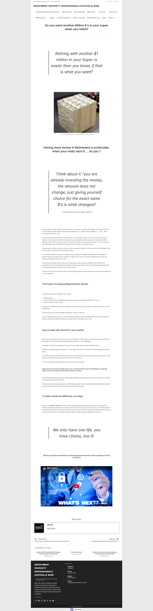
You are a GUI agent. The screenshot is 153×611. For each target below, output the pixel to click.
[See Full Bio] (56, 528)
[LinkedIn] (44, 600)
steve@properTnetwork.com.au (77, 582)
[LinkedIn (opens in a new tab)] (115, 1)
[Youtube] (53, 600)
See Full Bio (51, 528)
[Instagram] (41, 600)
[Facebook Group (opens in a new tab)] (111, 1)
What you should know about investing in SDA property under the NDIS (105, 553)
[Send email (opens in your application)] (119, 1)
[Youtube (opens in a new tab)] (117, 1)
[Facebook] (39, 600)
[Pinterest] (47, 600)
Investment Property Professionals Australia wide (66, 6)
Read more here (76, 519)
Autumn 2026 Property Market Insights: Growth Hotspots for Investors (48, 553)
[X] (36, 600)
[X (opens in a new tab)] (107, 1)
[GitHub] (50, 600)
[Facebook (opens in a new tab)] (109, 1)
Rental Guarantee (76, 552)
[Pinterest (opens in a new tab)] (113, 1)
